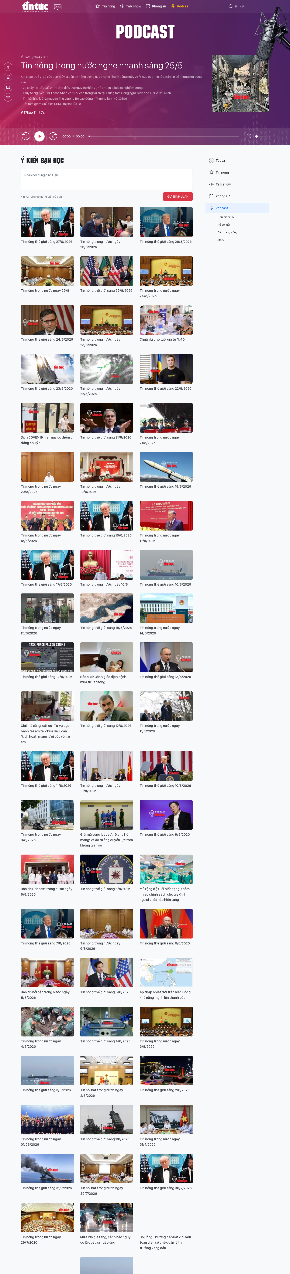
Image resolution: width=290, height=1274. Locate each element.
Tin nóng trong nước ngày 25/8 (45, 290)
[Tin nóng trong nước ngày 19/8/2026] (106, 466)
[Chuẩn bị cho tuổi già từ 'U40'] (166, 320)
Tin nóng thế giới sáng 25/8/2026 (106, 290)
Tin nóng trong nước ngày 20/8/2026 (41, 489)
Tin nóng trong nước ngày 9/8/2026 (41, 837)
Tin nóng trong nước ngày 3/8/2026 (160, 1044)
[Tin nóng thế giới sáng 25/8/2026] (106, 271)
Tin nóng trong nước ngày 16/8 (104, 584)
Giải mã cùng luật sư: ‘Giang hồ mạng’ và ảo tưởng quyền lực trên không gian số (106, 839)
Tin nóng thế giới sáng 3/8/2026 (46, 1090)
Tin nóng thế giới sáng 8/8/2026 (105, 889)
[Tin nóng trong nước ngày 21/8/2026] (166, 418)
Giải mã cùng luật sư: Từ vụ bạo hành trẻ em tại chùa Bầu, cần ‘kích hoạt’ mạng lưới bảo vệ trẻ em (45, 733)
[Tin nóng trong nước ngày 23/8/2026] (106, 320)
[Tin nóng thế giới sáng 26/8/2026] (166, 222)
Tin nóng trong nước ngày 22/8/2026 (100, 391)
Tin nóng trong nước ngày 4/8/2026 (41, 1044)
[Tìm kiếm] (231, 7)
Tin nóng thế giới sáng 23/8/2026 (47, 388)
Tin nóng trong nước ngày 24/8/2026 (160, 293)
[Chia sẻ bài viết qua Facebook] (8, 66)
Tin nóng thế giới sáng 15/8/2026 (106, 628)
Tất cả (220, 161)
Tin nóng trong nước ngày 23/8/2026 (100, 342)
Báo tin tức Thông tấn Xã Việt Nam (58, 10)
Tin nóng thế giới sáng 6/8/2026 (165, 943)
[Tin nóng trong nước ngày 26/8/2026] (106, 222)
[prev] (26, 136)
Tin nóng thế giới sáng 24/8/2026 (47, 339)
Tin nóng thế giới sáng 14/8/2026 (46, 677)
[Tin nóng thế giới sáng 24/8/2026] (47, 320)
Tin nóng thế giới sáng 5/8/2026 (105, 992)
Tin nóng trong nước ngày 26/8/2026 (100, 244)
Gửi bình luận (178, 196)
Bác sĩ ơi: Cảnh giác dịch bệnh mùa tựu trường (103, 679)
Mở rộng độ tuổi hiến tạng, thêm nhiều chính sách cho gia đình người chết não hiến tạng (165, 894)
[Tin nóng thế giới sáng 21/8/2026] (106, 418)
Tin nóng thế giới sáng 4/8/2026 (105, 1041)
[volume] (249, 136)
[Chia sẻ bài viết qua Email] (8, 87)
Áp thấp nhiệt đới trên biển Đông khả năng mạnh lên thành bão (165, 995)
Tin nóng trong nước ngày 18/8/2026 (41, 538)
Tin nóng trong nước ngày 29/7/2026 (41, 1240)
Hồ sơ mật (223, 224)
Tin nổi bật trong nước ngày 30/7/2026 (101, 1191)
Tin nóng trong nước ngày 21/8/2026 (160, 440)
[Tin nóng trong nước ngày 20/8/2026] (47, 466)
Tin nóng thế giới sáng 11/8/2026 (46, 785)
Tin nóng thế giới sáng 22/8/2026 (165, 388)
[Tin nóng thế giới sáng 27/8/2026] (47, 222)
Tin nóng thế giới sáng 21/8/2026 (105, 437)
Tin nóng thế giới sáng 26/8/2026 (166, 241)
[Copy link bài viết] (8, 97)
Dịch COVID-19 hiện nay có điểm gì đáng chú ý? (47, 440)
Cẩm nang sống (227, 232)
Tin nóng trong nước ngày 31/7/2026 (160, 1142)
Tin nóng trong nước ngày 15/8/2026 (41, 630)
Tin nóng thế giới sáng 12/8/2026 (105, 725)
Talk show (133, 6)
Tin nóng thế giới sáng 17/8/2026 (46, 584)
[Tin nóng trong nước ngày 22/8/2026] (106, 369)
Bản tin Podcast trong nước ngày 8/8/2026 (46, 891)
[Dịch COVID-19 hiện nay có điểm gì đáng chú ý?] (47, 418)
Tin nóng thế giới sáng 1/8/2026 (105, 1139)
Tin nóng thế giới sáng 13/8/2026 (165, 677)
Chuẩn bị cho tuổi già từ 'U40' (163, 339)
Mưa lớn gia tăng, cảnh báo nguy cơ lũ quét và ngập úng (105, 1240)
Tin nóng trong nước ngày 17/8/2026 (160, 538)
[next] (53, 136)
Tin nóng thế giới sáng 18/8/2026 (106, 535)
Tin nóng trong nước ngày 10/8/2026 (100, 788)
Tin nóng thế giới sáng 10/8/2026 (165, 785)
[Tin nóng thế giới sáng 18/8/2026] (106, 516)
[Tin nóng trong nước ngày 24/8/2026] (166, 271)
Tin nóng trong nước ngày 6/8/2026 (100, 946)
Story (220, 240)
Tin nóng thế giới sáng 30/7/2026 (166, 1188)
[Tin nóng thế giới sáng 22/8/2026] (166, 369)
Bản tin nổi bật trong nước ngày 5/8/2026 (45, 995)
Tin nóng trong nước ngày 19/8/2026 (100, 489)
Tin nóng (108, 6)
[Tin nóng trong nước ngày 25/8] (47, 271)
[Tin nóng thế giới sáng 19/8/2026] (166, 466)
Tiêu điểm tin (225, 217)
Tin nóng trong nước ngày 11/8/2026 (160, 728)
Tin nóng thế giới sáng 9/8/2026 (165, 834)
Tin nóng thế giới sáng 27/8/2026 (46, 241)
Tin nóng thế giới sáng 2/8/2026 (165, 1090)
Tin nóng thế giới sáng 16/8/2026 (165, 584)
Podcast (183, 6)
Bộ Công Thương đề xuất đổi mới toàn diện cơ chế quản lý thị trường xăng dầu (165, 1242)
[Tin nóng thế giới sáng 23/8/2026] (47, 369)
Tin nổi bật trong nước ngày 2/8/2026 (101, 1093)
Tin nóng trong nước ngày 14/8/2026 (160, 630)
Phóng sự (159, 6)
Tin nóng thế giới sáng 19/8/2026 (165, 486)
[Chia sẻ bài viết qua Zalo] (8, 77)
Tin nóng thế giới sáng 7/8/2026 (45, 943)
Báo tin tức (35, 6)
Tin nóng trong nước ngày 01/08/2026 (41, 1142)
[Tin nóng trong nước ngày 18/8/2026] (47, 516)
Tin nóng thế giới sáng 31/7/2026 (46, 1188)
